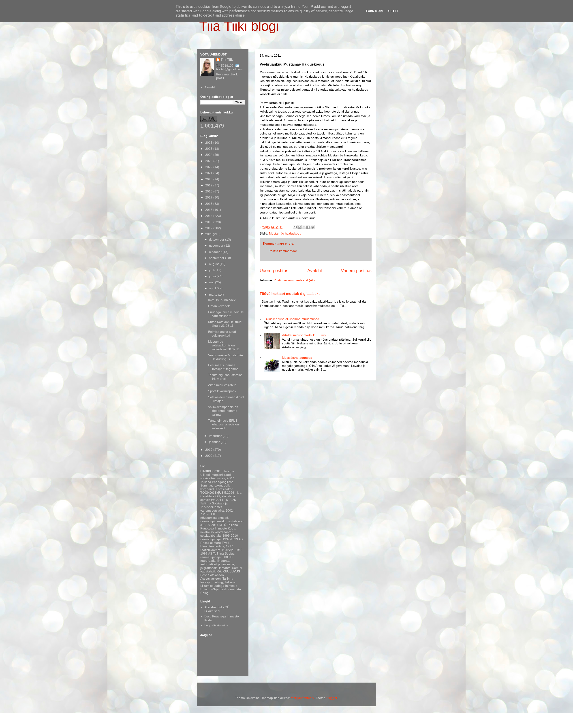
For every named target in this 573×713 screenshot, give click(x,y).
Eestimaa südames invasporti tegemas (223, 367)
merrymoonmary (302, 698)
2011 (209, 234)
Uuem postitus (274, 270)
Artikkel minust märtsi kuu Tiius (304, 335)
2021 (209, 173)
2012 (209, 228)
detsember (217, 239)
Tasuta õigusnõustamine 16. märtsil (225, 376)
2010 (209, 449)
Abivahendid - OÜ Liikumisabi (216, 609)
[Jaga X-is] (303, 227)
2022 (209, 167)
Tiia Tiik (227, 59)
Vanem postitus (356, 270)
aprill (213, 288)
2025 (209, 148)
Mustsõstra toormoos (297, 357)
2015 (209, 209)
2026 (209, 142)
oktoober (215, 252)
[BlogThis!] (299, 227)
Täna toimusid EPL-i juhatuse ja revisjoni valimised (223, 424)
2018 (209, 191)
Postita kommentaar (283, 251)
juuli (212, 270)
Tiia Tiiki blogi (239, 26)
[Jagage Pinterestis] (312, 227)
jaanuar (215, 442)
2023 (209, 161)
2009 (209, 455)
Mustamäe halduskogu (285, 233)
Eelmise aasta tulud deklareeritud (222, 333)
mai (212, 282)
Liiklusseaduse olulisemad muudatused (291, 319)
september (217, 258)
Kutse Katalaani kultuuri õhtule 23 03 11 (225, 323)
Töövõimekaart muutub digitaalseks (290, 294)
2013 (209, 222)
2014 (209, 216)
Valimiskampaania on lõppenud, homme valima (223, 410)
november (216, 245)
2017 (209, 197)
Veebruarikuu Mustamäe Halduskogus (225, 357)
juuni (213, 276)
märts (213, 294)
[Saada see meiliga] (295, 227)
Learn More (374, 11)
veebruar (216, 436)
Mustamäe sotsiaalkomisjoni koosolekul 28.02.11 (224, 345)
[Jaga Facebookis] (308, 227)
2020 (209, 179)
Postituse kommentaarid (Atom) (296, 280)
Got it (393, 11)
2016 (209, 203)
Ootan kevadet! (219, 306)
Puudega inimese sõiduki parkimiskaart (226, 314)
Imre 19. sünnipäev (221, 300)
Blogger (331, 698)
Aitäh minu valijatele (222, 385)
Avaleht (314, 270)
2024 (209, 154)
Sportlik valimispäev (222, 391)
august (214, 264)
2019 (209, 185)
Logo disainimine (216, 625)
